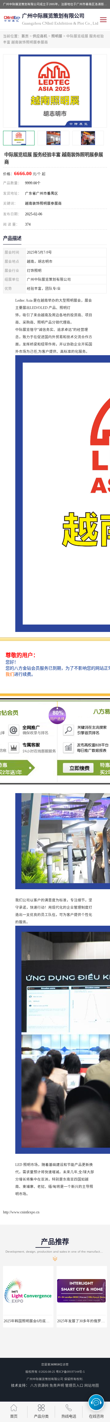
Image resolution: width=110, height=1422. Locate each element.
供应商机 (40, 36)
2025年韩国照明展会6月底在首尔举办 (34, 1321)
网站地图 (91, 1385)
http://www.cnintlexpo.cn (21, 1212)
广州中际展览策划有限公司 (45, 1379)
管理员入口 (74, 1385)
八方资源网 (39, 1385)
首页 (25, 36)
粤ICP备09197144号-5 (70, 1371)
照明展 (56, 36)
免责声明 (57, 1385)
